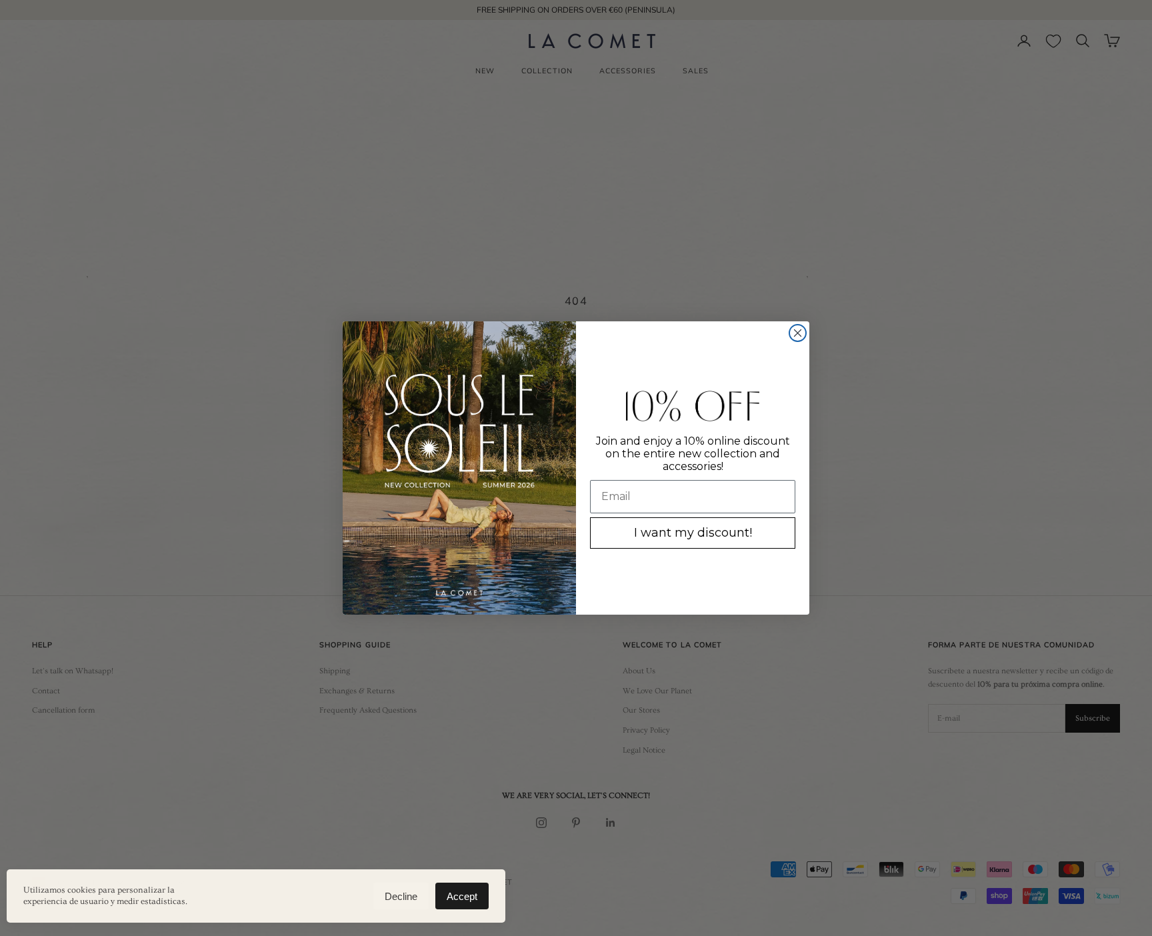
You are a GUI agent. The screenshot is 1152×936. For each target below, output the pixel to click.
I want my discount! (693, 532)
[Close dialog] (797, 333)
